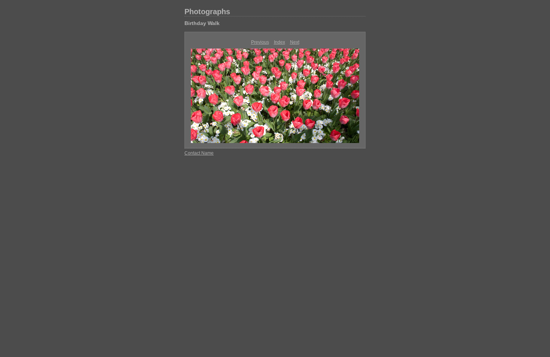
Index (279, 42)
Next (294, 42)
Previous (260, 42)
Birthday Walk (202, 23)
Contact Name (199, 153)
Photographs (207, 11)
